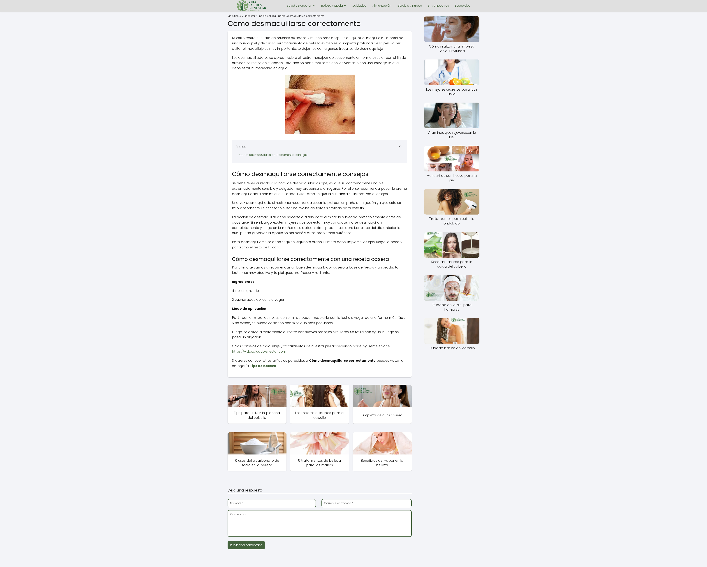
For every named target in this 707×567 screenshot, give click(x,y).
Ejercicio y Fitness (410, 5)
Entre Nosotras (438, 5)
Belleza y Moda (332, 5)
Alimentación (381, 5)
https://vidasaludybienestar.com (259, 351)
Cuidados (359, 5)
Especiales (462, 5)
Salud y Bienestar (299, 5)
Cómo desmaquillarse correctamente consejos (273, 155)
